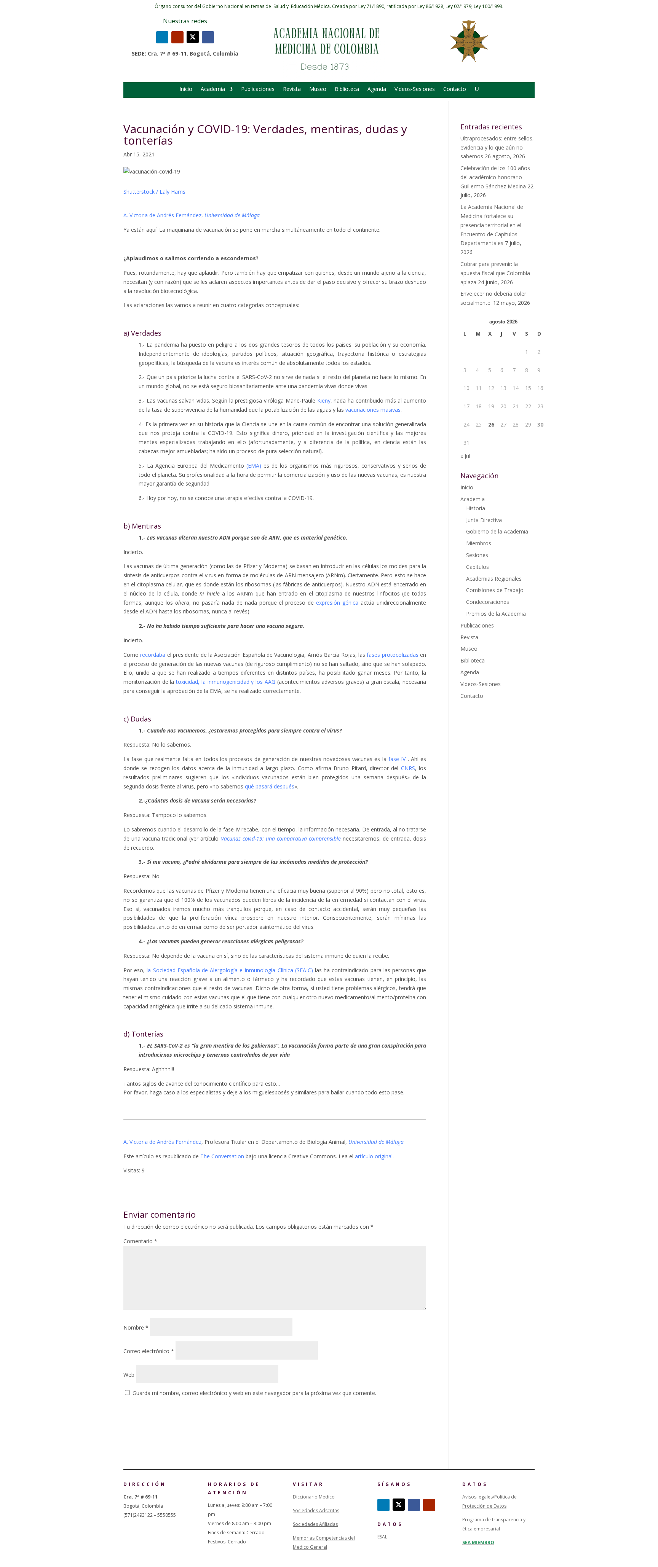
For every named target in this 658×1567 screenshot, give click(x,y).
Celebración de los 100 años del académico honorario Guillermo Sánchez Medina (495, 177)
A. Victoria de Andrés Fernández (162, 215)
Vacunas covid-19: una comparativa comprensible (281, 838)
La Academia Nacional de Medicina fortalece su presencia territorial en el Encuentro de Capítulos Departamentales (491, 225)
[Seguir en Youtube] (177, 37)
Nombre (136, 1327)
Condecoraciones (487, 601)
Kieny (324, 400)
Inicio (185, 89)
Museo (317, 89)
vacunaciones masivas (373, 409)
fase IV (397, 759)
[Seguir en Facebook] (208, 37)
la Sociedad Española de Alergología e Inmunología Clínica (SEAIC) (230, 970)
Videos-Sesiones (414, 89)
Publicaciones (258, 89)
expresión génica (337, 602)
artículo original (374, 1156)
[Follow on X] (193, 37)
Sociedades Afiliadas (315, 1524)
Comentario (140, 1241)
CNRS (408, 768)
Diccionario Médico (314, 1497)
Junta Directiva (484, 520)
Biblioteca (347, 89)
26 (491, 424)
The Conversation (222, 1156)
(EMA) (253, 465)
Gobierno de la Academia (497, 531)
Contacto (454, 89)
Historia (475, 508)
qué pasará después (269, 786)
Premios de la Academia (496, 613)
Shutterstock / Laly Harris (154, 191)
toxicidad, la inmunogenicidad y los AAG (225, 681)
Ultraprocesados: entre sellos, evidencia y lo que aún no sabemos (497, 147)
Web (128, 1374)
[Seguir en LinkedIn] (162, 37)
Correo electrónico (148, 1351)
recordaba (152, 654)
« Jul (465, 456)
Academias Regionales (494, 578)
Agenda (376, 89)
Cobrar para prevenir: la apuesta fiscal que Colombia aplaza (495, 273)
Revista (292, 89)
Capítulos (477, 566)
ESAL (382, 1537)
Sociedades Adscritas (316, 1510)
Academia (213, 89)
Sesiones (477, 555)
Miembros (478, 543)
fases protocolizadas (392, 654)
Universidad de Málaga (232, 215)
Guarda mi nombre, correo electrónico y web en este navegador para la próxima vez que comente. (254, 1393)
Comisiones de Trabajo (495, 590)
